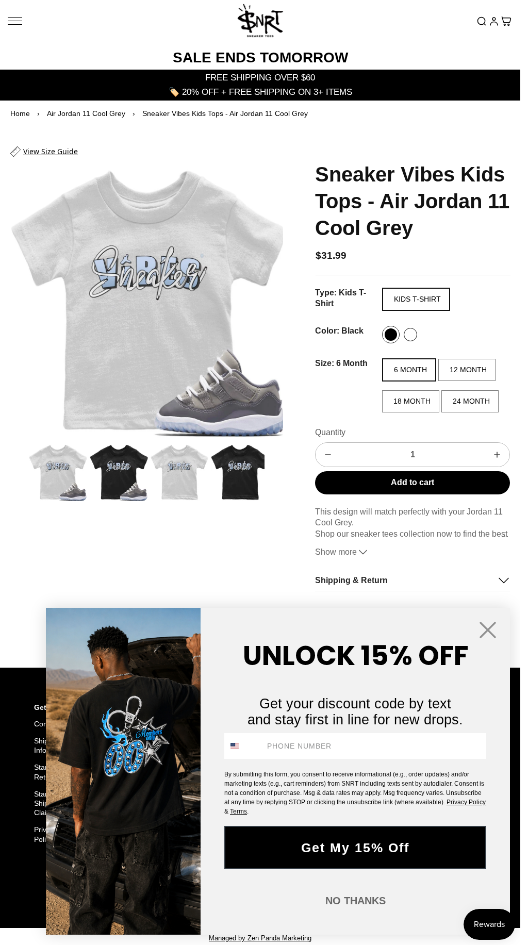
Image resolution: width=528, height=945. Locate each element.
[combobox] (243, 746)
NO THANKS (355, 900)
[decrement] (328, 455)
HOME (31, 892)
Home (20, 113)
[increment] (497, 455)
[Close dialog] (488, 630)
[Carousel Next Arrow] (268, 297)
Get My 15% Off (355, 847)
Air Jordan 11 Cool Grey (86, 113)
